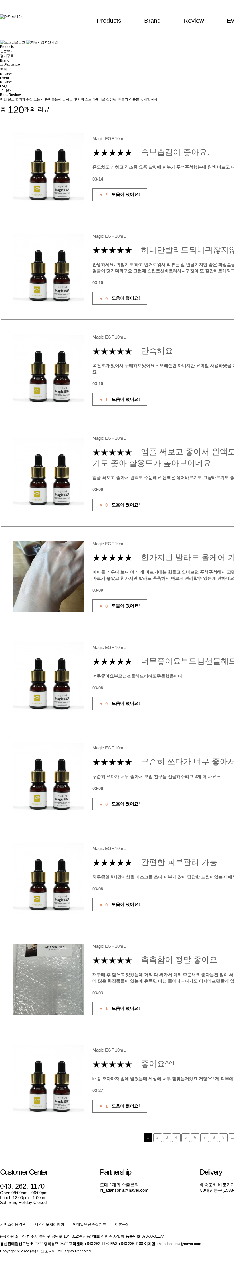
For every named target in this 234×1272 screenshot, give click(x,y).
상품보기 (7, 51)
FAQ (3, 86)
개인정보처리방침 (49, 1224)
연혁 (3, 69)
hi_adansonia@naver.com (124, 1190)
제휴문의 (122, 1224)
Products (109, 20)
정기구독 (7, 56)
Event (4, 78)
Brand (152, 20)
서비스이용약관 (13, 1224)
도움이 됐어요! (120, 194)
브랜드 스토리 (10, 65)
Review (193, 20)
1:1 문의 (6, 90)
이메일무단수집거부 (89, 1224)
